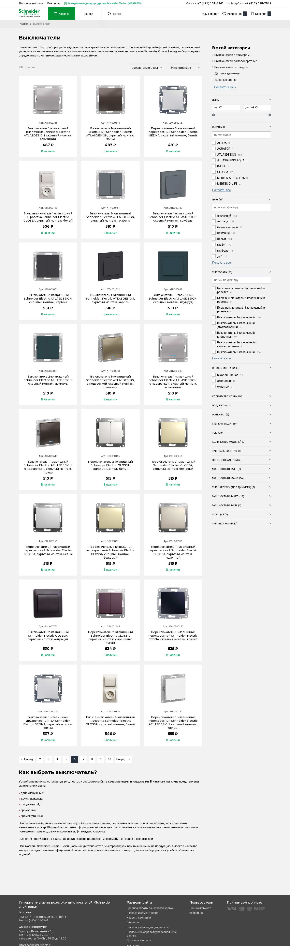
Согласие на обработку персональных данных (151, 933)
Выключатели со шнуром (231, 67)
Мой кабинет (210, 13)
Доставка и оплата (31, 3)
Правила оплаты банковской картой (150, 908)
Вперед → (123, 759)
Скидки (88, 13)
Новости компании (139, 917)
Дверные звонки (225, 80)
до (247, 107)
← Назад (27, 759)
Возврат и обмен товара (142, 912)
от (215, 107)
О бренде (133, 922)
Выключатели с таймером (232, 55)
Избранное (196, 912)
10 (109, 759)
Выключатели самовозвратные (235, 61)
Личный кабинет (200, 908)
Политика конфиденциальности (147, 927)
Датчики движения (227, 73)
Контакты (53, 3)
